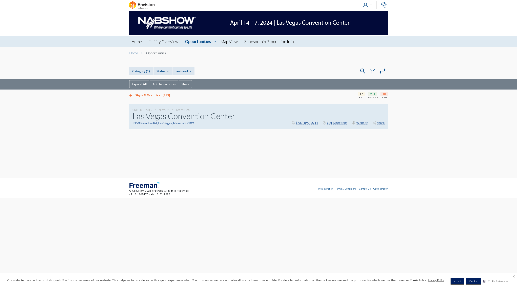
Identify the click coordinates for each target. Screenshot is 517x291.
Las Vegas (183, 110)
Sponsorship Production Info (269, 41)
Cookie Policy (380, 188)
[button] (495, 281)
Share (185, 84)
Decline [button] (473, 281)
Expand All (139, 84)
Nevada (164, 110)
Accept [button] (457, 281)
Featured (181, 71)
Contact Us (365, 188)
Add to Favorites (164, 84)
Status (161, 71)
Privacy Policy (436, 280)
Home (136, 41)
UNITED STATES (142, 110)
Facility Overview (163, 41)
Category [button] (141, 71)
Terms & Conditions (345, 188)
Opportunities (198, 41)
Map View (229, 41)
